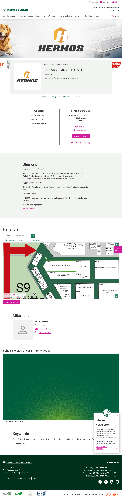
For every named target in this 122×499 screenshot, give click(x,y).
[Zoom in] (116, 244)
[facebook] (85, 142)
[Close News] (107, 413)
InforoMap (17, 297)
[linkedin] (76, 142)
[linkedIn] (111, 482)
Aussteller (11, 240)
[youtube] (72, 142)
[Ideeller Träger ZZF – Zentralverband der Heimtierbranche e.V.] (20, 493)
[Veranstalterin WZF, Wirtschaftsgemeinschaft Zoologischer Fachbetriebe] (8, 493)
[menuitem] (10, 16)
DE (114, 2)
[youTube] (117, 482)
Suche (115, 16)
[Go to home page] (16, 7)
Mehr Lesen (28, 208)
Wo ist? (23, 240)
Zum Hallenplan (10, 302)
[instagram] (89, 142)
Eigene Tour (37, 240)
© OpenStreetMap (10, 295)
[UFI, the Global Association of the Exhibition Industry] (31, 493)
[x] (80, 142)
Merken (118, 249)
